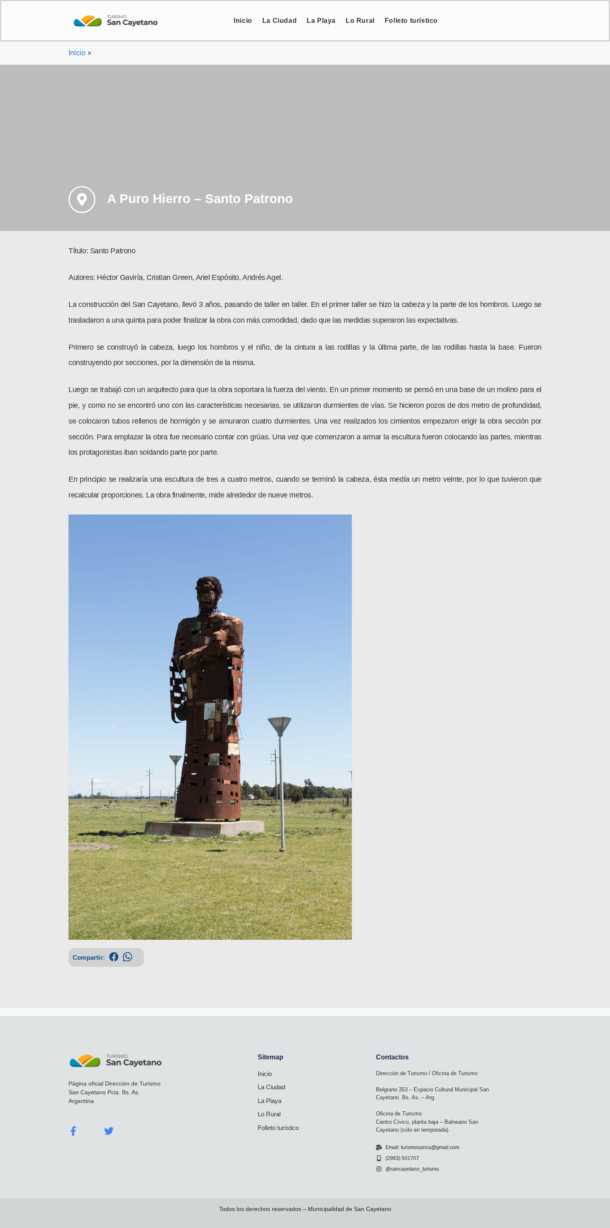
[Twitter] (109, 1131)
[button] (114, 957)
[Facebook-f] (73, 1131)
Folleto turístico (411, 20)
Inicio (243, 20)
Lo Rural (360, 20)
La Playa (321, 20)
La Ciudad (279, 20)
